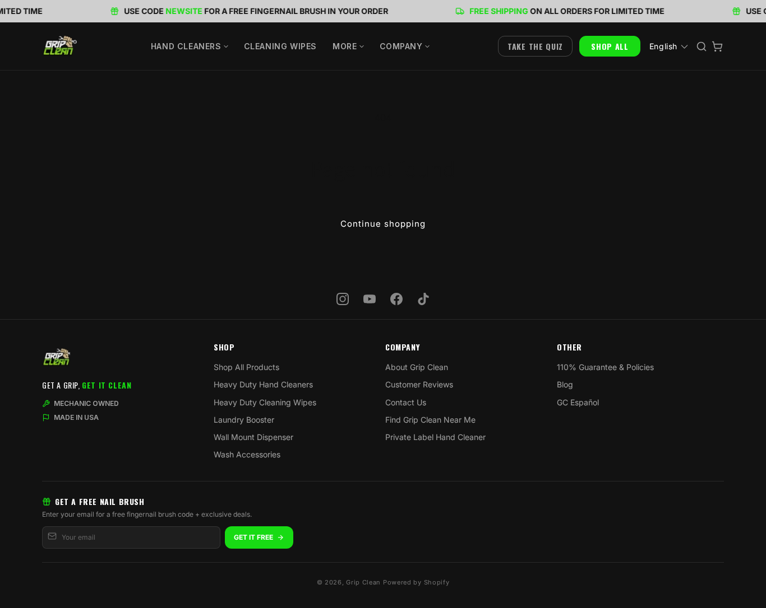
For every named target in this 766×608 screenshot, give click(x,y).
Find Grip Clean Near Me (430, 419)
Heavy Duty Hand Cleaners (263, 384)
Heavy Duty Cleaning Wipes (265, 402)
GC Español (578, 402)
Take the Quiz (535, 46)
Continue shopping (383, 223)
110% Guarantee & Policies (605, 367)
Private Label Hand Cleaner (435, 437)
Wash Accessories (247, 454)
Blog (565, 384)
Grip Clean (363, 582)
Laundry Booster (244, 419)
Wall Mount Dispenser (253, 437)
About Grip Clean (416, 367)
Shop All (610, 46)
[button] (189, 46)
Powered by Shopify (416, 582)
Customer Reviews (419, 384)
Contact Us (405, 402)
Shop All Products (246, 367)
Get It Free (253, 537)
